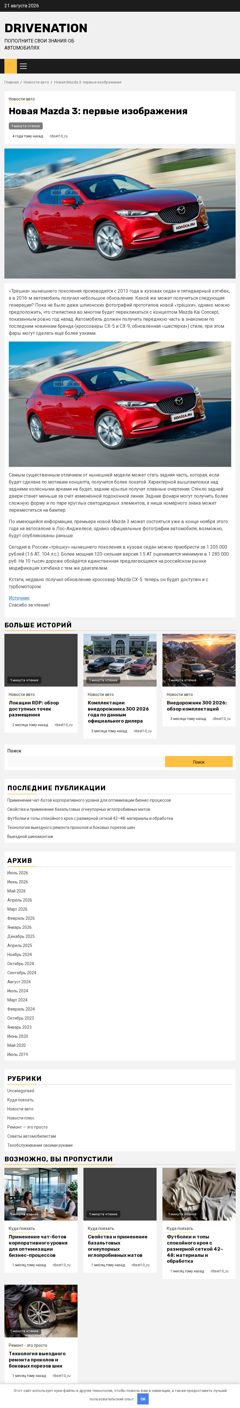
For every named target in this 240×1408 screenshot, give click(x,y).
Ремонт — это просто (27, 1127)
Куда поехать (20, 1100)
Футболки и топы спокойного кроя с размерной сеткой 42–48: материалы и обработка (90, 818)
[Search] (231, 66)
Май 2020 (16, 1045)
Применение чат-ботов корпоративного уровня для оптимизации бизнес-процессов (89, 800)
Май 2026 (16, 891)
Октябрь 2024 (20, 963)
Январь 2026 (19, 927)
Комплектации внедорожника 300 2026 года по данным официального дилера (118, 712)
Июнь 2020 (17, 1036)
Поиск (14, 751)
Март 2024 (17, 1000)
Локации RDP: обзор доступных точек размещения (34, 709)
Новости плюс (20, 1118)
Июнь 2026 (17, 882)
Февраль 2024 (21, 1009)
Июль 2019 (17, 1054)
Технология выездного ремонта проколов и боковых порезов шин (71, 827)
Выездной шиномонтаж (30, 836)
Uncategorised (20, 1090)
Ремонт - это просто (28, 1345)
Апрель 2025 (19, 945)
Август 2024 (19, 981)
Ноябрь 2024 (19, 954)
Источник (19, 598)
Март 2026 (17, 909)
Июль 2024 (17, 991)
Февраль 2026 (21, 918)
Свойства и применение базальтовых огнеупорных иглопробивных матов (78, 809)
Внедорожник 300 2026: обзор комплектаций (197, 706)
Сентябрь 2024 (21, 972)
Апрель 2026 (19, 900)
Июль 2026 (17, 873)
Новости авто (22, 99)
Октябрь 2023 (20, 1018)
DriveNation (46, 28)
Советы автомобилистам (31, 1136)
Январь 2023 (19, 1027)
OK (143, 1399)
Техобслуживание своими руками (40, 1145)
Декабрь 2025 (21, 936)
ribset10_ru (59, 136)
